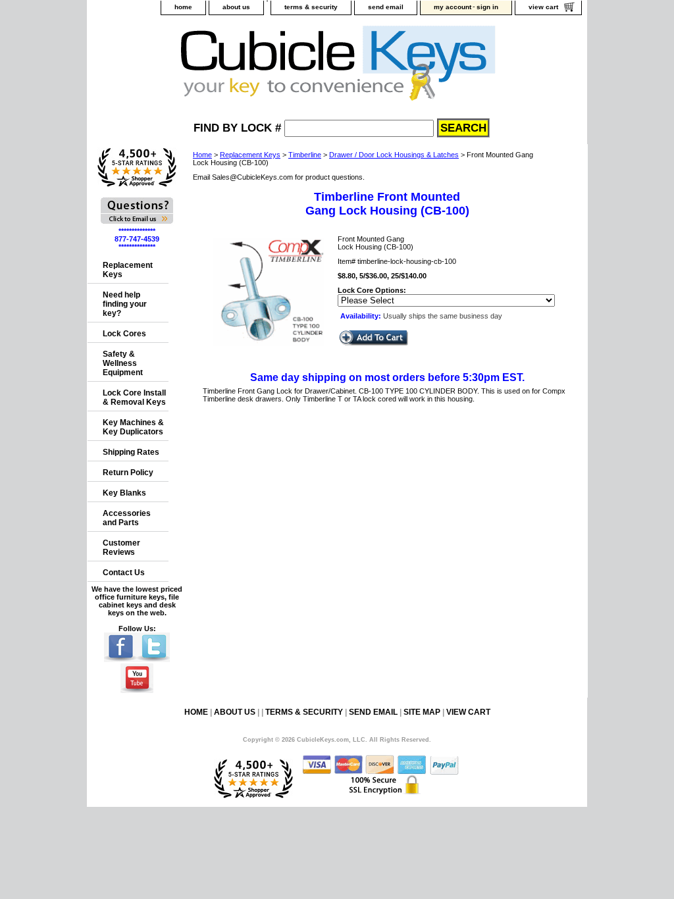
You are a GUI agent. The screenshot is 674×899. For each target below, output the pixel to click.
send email (385, 7)
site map (421, 712)
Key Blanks (124, 493)
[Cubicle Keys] (252, 67)
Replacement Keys (250, 155)
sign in (487, 7)
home (183, 7)
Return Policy (128, 472)
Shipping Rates (131, 452)
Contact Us (124, 572)
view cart (543, 7)
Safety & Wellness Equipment (123, 363)
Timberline (304, 155)
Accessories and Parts (127, 518)
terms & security (311, 7)
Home (202, 155)
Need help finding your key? (125, 304)
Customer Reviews (121, 547)
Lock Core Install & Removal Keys (134, 397)
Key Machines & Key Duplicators (133, 427)
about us (236, 7)
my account (452, 7)
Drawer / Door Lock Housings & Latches (394, 155)
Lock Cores (124, 333)
